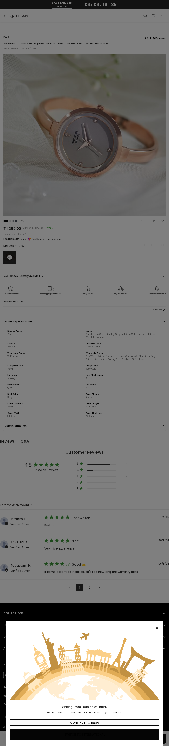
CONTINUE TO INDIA (84, 722)
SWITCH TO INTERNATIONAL (85, 734)
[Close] (84, 625)
